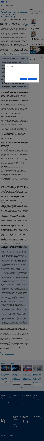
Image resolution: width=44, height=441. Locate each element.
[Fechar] (37, 65)
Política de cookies (12, 76)
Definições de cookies (10, 79)
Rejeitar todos (23, 79)
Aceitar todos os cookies (33, 79)
